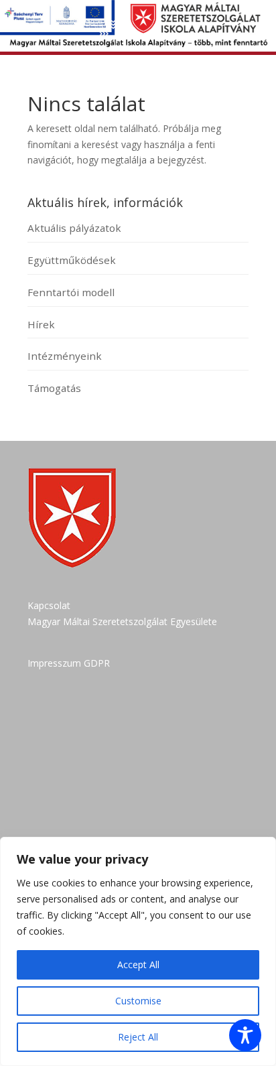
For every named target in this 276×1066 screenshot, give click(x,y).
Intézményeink (64, 355)
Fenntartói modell (71, 292)
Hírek (41, 324)
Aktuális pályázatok (74, 228)
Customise (138, 1000)
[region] (138, 951)
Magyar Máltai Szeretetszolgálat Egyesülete (122, 621)
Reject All (138, 1036)
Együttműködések (71, 260)
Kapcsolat (48, 605)
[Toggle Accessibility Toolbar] (245, 1035)
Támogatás (54, 388)
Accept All (138, 964)
